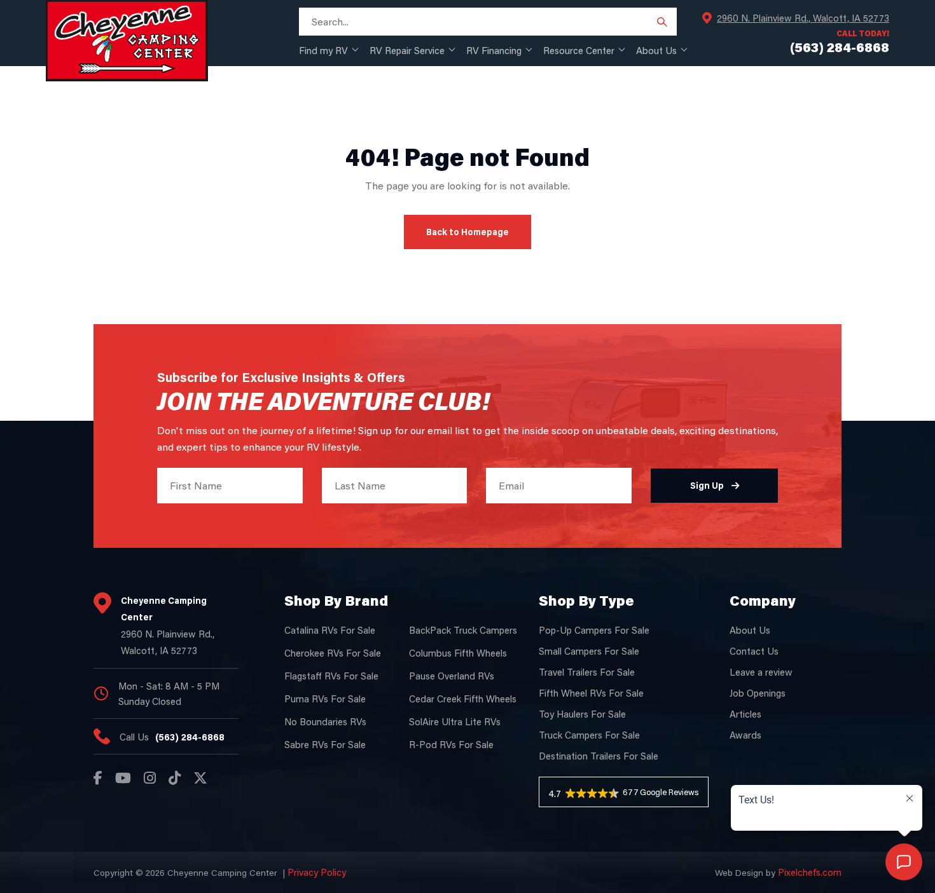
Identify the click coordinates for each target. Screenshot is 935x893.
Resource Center (578, 50)
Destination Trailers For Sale (598, 755)
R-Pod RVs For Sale (451, 744)
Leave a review (761, 671)
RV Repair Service (407, 50)
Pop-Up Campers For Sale (594, 630)
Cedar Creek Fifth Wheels (462, 698)
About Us (656, 50)
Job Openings (758, 692)
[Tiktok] (175, 778)
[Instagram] (150, 778)
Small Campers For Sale (589, 650)
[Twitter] (200, 778)
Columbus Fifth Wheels (458, 652)
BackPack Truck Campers (463, 630)
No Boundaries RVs (325, 721)
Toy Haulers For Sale (582, 713)
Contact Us (754, 650)
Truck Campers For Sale (589, 734)
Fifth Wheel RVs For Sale (591, 692)
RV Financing (494, 50)
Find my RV (323, 50)
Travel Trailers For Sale (587, 671)
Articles (745, 713)
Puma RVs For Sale (325, 698)
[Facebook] (98, 778)
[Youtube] (123, 778)
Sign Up (707, 485)
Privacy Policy (316, 872)
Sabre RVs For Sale (325, 744)
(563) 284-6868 (190, 736)
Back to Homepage (467, 232)
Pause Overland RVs (451, 675)
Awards (745, 734)
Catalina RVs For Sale (329, 630)
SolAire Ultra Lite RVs (455, 721)
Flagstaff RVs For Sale (331, 675)
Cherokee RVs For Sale (332, 652)
